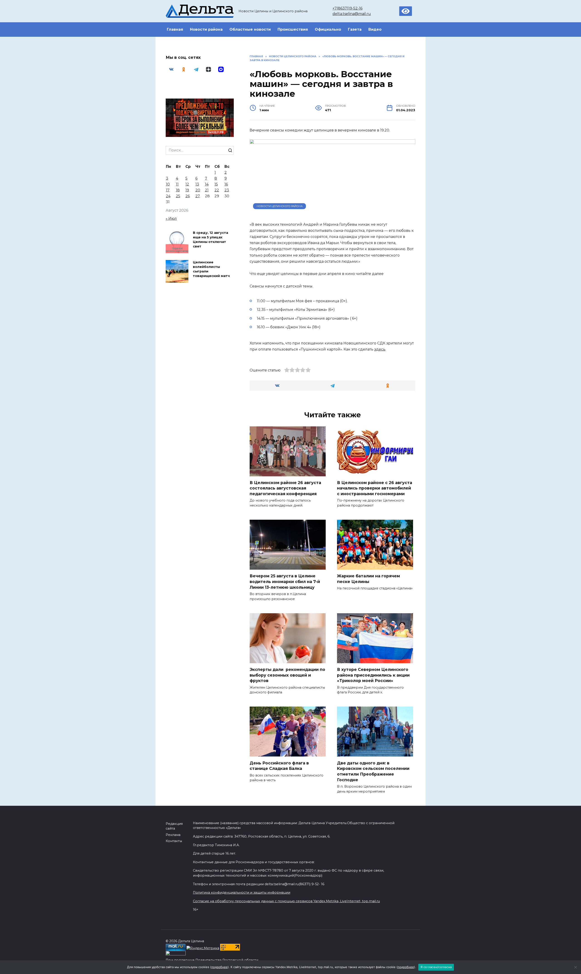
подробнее (219, 967)
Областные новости (250, 29)
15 (216, 184)
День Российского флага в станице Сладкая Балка (279, 765)
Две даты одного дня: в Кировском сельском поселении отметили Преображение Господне (373, 771)
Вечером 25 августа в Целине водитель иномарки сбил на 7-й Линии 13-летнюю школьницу (285, 581)
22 (216, 190)
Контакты (174, 841)
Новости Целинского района (280, 206)
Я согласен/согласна (436, 967)
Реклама (173, 835)
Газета (355, 29)
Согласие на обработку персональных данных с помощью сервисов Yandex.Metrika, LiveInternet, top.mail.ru (286, 901)
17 (168, 190)
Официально (328, 29)
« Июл (171, 218)
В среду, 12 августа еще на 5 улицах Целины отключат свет (210, 239)
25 (178, 196)
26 (187, 196)
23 (226, 190)
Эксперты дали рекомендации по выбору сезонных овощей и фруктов (287, 675)
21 (207, 190)
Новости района (206, 29)
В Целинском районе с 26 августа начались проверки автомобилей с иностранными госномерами (374, 488)
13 (197, 184)
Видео (375, 29)
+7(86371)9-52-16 (347, 8)
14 (207, 184)
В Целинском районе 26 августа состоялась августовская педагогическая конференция (285, 488)
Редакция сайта (174, 826)
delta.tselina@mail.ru (351, 14)
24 (168, 196)
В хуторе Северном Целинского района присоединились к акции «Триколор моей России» (373, 675)
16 (226, 184)
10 (168, 184)
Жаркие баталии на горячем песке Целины (368, 579)
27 (197, 196)
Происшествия (293, 29)
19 (187, 190)
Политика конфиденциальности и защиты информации (241, 892)
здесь (379, 349)
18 (178, 190)
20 (197, 190)
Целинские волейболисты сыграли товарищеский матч (211, 269)
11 (177, 184)
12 (187, 184)
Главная (175, 29)
